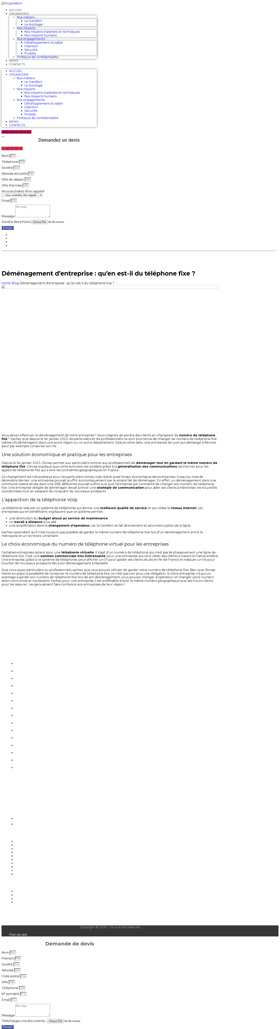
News (13, 60)
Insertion (31, 46)
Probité (30, 53)
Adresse (8, 970)
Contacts (17, 64)
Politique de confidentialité (37, 57)
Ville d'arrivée (12, 185)
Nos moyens (26, 28)
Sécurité (30, 50)
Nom (6, 156)
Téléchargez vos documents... (24, 1021)
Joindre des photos (16, 222)
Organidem (19, 13)
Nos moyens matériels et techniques (52, 32)
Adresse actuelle (15, 173)
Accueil (15, 10)
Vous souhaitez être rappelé (23, 191)
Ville (5, 982)
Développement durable (43, 42)
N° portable (11, 994)
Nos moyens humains (40, 35)
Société (8, 168)
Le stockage (33, 24)
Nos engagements (31, 39)
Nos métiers (26, 17)
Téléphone (10, 162)
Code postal (11, 976)
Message (8, 216)
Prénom (8, 958)
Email (6, 200)
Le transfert (33, 21)
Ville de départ (13, 179)
